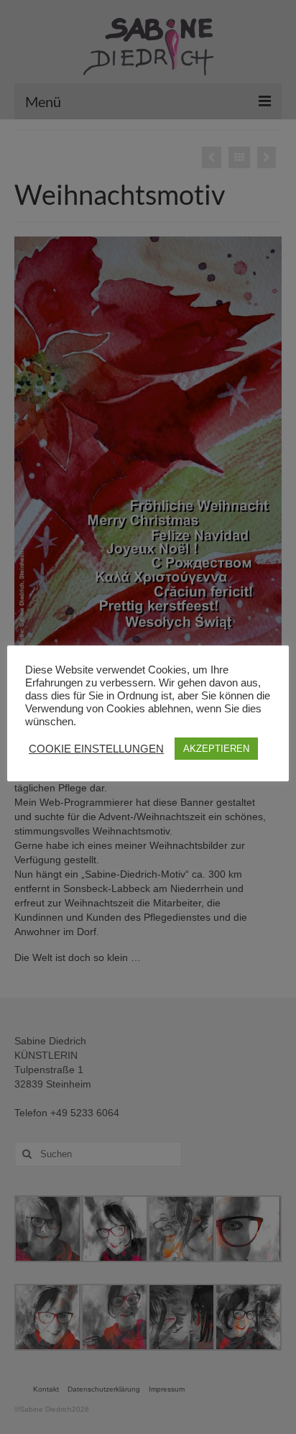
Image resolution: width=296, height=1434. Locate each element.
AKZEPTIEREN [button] (216, 748)
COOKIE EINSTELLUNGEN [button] (96, 749)
